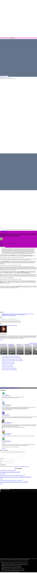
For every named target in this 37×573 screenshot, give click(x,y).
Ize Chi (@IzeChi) (7, 433)
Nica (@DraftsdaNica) (8, 422)
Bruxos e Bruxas (2, 325)
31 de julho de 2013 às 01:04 (6, 434)
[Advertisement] (18, 300)
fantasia (6, 325)
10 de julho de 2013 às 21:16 (6, 415)
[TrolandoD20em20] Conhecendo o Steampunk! (9, 315)
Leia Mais (1, 339)
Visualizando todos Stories (33, 343)
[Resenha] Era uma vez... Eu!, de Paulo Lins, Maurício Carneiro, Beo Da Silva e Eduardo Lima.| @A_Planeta (17, 313)
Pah (5, 394)
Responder (3, 401)
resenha (16, 325)
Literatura (6, 229)
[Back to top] (18, 36)
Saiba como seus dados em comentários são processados (21, 466)
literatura (8, 325)
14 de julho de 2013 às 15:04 (6, 423)
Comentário (2, 458)
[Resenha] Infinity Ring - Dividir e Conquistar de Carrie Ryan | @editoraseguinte (13, 314)
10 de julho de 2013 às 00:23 (6, 395)
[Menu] (18, 116)
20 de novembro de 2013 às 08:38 (7, 441)
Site (0, 463)
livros (10, 325)
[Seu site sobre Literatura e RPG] (5, 77)
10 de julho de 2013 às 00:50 (6, 405)
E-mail (1, 461)
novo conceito (13, 325)
